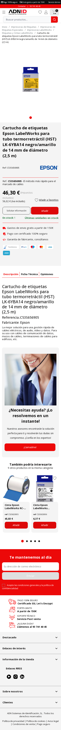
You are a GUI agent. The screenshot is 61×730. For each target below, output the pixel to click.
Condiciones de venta (24, 724)
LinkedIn (22, 677)
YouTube (9, 677)
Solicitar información (16, 210)
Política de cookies (35, 721)
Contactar (22, 6)
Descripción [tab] (10, 274)
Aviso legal (53, 721)
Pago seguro (43, 724)
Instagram (15, 677)
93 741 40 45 (35, 6)
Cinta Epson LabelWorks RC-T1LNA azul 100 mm (14, 506)
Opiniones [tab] (46, 274)
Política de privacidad (13, 721)
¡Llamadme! (30, 447)
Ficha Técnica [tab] (29, 274)
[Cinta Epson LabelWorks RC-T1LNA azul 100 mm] (16, 488)
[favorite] (40, 12)
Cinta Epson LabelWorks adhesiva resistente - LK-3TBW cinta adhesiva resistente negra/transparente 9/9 (44, 506)
